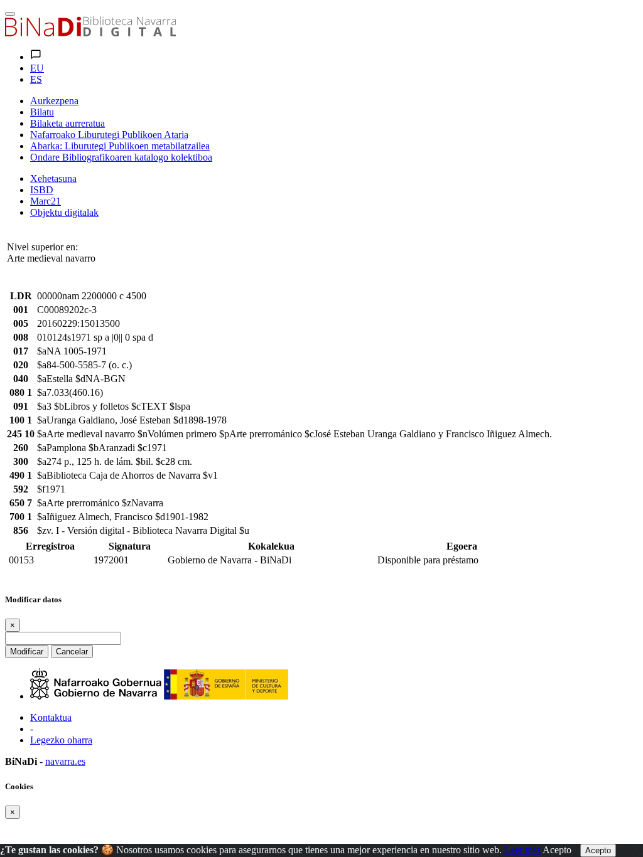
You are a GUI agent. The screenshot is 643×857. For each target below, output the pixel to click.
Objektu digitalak (64, 212)
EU (37, 68)
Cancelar (72, 651)
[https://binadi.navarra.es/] (90, 33)
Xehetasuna (53, 178)
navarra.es (65, 761)
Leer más (522, 849)
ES (36, 79)
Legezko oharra (61, 740)
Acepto (557, 849)
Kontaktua (51, 717)
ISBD (41, 189)
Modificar (26, 651)
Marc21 (45, 201)
